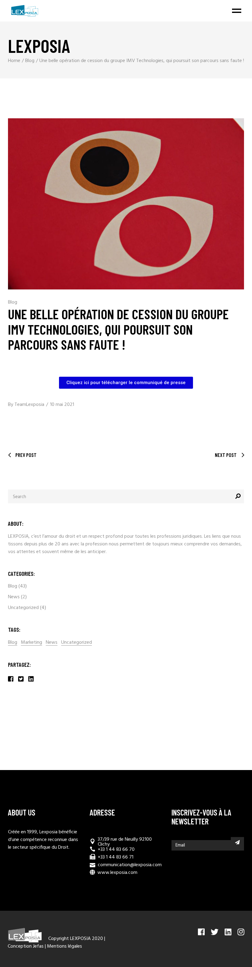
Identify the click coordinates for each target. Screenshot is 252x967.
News (14, 597)
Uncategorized (23, 608)
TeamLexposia (29, 405)
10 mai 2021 (62, 405)
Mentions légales (64, 946)
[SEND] (237, 842)
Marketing (31, 643)
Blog (29, 61)
